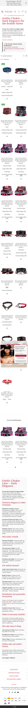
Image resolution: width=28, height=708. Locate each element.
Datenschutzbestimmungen (21, 358)
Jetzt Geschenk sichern (20, 355)
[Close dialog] (26, 345)
